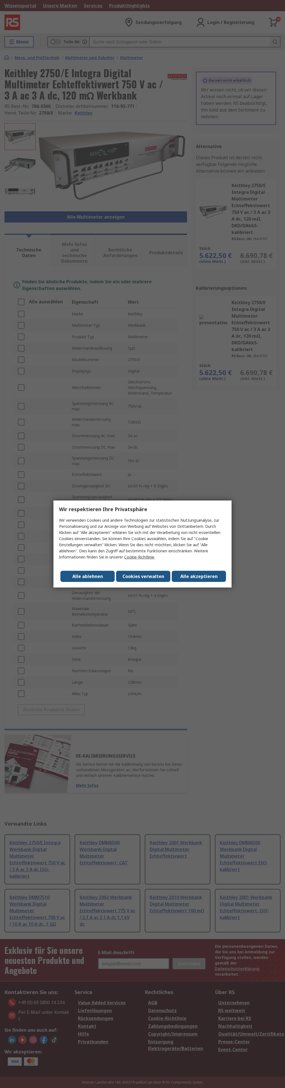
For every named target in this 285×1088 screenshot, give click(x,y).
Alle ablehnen (87, 576)
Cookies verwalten (143, 576)
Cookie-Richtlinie (139, 557)
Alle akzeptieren (199, 576)
